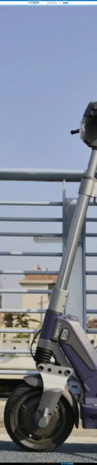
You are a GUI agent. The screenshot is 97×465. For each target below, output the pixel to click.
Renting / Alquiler (39, 5)
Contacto (60, 0)
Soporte (49, 5)
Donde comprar (56, 0)
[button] (60, 3)
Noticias (58, 5)
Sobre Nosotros (52, 0)
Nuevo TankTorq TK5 (31, 5)
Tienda (35, 5)
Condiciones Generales (64, 0)
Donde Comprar (45, 5)
